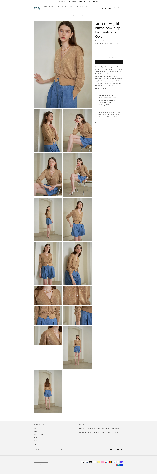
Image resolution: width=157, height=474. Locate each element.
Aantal (96, 48)
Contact (36, 428)
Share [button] (98, 122)
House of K (40, 469)
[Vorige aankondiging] (34, 1)
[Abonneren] (61, 449)
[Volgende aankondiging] (123, 1)
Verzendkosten (105, 43)
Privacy (36, 437)
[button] (115, 8)
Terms (35, 440)
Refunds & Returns (39, 434)
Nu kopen (109, 61)
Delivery (36, 431)
